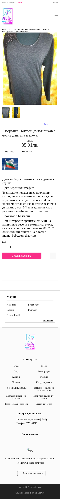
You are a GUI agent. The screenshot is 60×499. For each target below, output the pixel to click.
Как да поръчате (44, 382)
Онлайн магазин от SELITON (30, 493)
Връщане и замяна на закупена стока (44, 389)
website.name (36, 487)
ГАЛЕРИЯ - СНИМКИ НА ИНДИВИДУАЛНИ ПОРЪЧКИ (28, 29)
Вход (55, 2)
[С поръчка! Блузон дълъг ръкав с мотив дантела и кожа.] (30, 104)
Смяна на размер (44, 404)
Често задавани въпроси (16, 404)
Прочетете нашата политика (30, 463)
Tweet (46, 124)
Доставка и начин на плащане (16, 397)
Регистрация (44, 371)
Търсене (44, 377)
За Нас (44, 366)
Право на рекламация (16, 388)
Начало (4, 29)
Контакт (16, 377)
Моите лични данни (33, 473)
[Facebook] (30, 441)
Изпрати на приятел (53, 256)
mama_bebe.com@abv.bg (35, 419)
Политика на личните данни (43, 397)
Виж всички (48, 320)
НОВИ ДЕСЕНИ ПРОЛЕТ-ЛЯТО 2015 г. (16, 32)
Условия (16, 382)
